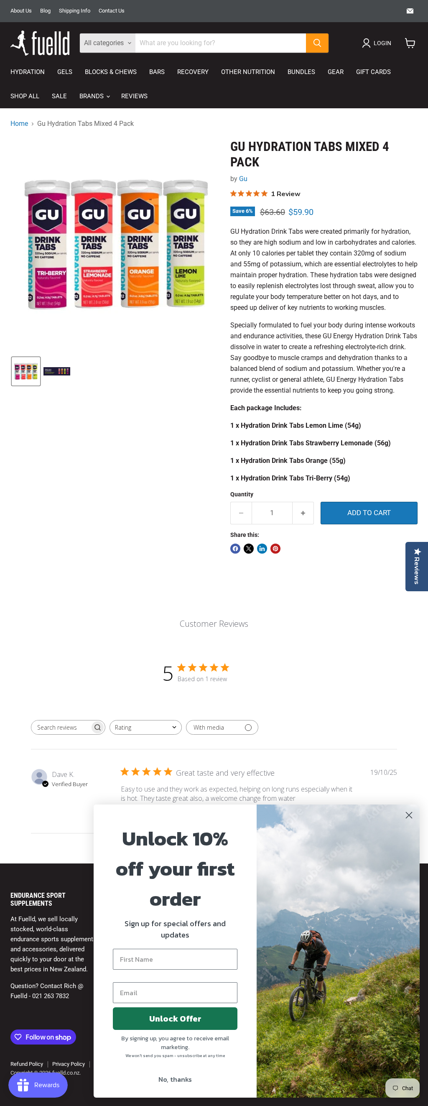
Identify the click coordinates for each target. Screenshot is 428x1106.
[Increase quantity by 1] (303, 513)
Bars (157, 72)
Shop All (24, 96)
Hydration (27, 72)
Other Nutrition (248, 72)
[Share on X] (249, 549)
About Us (21, 11)
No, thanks (175, 1079)
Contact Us (112, 11)
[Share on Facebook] (235, 549)
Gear (336, 72)
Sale (59, 96)
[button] (378, 43)
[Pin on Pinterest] (275, 549)
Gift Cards (373, 72)
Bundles (301, 72)
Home (19, 124)
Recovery (193, 72)
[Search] (317, 43)
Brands (92, 96)
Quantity (241, 494)
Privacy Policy (68, 1064)
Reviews (134, 96)
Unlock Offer (175, 1018)
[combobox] (146, 727)
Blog (45, 11)
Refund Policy (26, 1064)
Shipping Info (74, 11)
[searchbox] (60, 727)
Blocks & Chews (111, 72)
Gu (243, 179)
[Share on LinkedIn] (262, 549)
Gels (64, 72)
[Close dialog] (409, 815)
